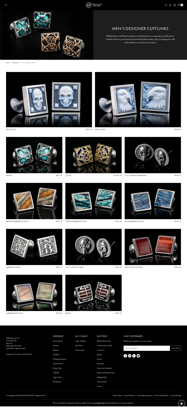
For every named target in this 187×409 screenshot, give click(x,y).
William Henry (27, 395)
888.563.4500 (20, 348)
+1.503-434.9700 (26, 354)
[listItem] (160, 395)
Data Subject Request (145, 395)
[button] (166, 5)
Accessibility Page (99, 403)
